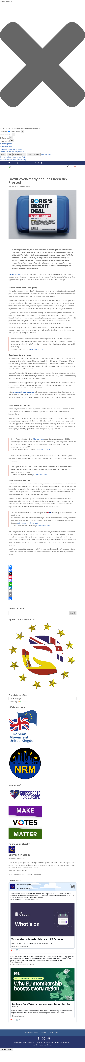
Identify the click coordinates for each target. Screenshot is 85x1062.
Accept (3, 154)
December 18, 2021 (37, 349)
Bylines (22, 186)
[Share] (42, 598)
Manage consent (6, 1049)
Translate (25, 701)
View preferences (19, 154)
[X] (42, 573)
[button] (42, 65)
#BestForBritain (16, 963)
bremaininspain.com (16, 858)
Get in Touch (53, 1032)
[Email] (42, 591)
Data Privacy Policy (31, 1032)
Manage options (6, 144)
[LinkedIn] (42, 587)
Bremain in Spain (19, 854)
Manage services (6, 146)
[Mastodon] (42, 580)
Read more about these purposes (12, 152)
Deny (9, 154)
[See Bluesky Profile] (72, 886)
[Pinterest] (42, 577)
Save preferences (33, 154)
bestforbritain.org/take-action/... (22, 965)
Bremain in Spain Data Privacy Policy (13, 157)
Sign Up (43, 1032)
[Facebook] (42, 570)
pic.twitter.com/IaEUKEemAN (27, 523)
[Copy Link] (42, 595)
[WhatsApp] (42, 584)
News (28, 186)
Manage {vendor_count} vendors (11, 149)
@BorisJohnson (38, 439)
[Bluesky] (42, 566)
